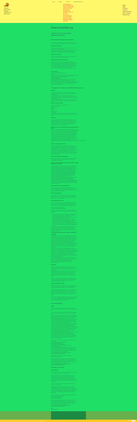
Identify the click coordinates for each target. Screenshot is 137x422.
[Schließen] (136, 420)
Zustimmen (133, 420)
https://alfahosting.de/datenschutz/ (55, 78)
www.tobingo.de (128, 13)
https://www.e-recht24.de (54, 409)
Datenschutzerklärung (42, 420)
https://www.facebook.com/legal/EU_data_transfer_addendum (59, 342)
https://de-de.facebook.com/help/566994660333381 (58, 344)
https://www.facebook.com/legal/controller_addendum (58, 331)
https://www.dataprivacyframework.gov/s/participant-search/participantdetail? (61, 352)
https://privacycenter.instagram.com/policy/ (56, 343)
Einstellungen (129, 420)
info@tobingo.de (129, 11)
